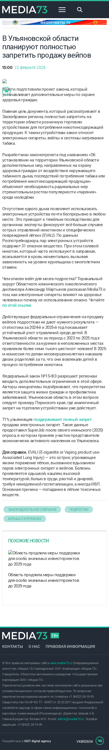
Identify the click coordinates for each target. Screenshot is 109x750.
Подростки (79, 509)
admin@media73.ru (71, 719)
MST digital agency (37, 741)
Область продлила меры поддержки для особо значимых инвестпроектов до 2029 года (43, 580)
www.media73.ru (61, 663)
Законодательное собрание (32, 509)
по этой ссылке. (17, 305)
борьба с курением (24, 518)
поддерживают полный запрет (63, 419)
